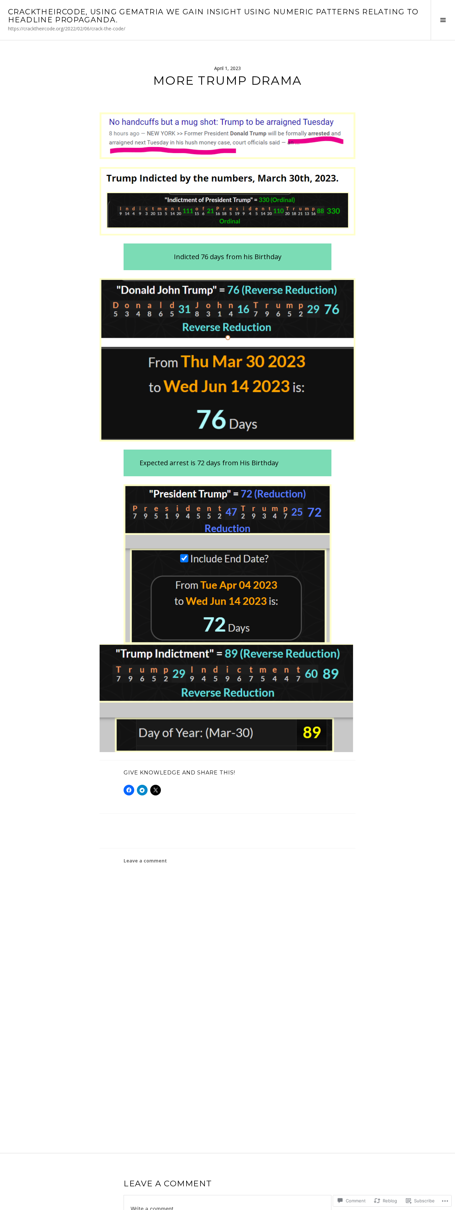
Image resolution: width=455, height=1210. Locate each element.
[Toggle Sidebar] (443, 20)
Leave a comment (145, 860)
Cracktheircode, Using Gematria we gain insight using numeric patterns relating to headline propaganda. (213, 15)
